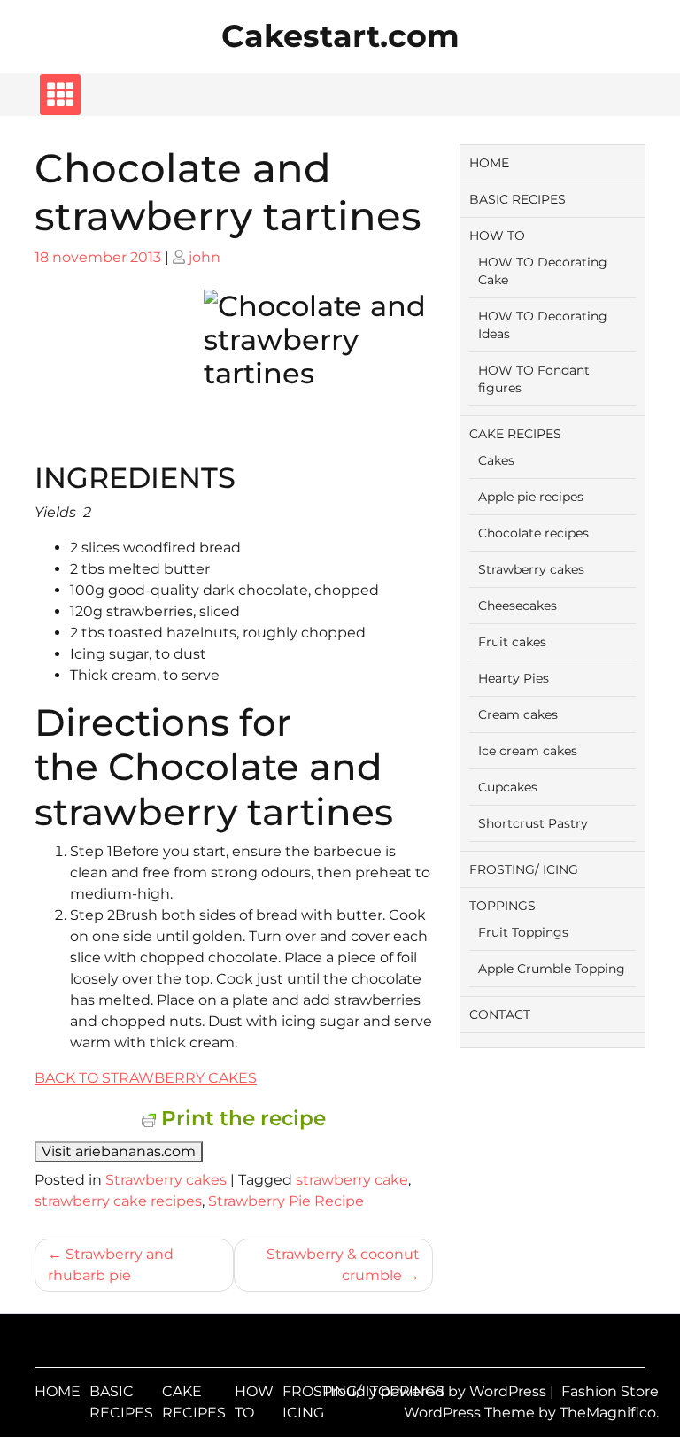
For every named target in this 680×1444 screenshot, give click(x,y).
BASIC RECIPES (517, 199)
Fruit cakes (512, 642)
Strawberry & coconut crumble (343, 1265)
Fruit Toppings (523, 932)
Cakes (496, 460)
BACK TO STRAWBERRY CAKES (146, 1077)
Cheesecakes (517, 606)
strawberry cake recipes (118, 1201)
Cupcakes (507, 787)
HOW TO (497, 235)
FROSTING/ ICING (523, 869)
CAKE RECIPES (515, 434)
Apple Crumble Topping (551, 969)
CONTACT (499, 1015)
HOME (489, 163)
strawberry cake (352, 1179)
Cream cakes (518, 714)
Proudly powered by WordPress (436, 1391)
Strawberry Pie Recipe (286, 1201)
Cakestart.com (340, 36)
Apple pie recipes (530, 497)
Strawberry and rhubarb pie (111, 1265)
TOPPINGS (502, 906)
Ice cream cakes (527, 751)
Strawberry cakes (166, 1179)
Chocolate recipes (533, 533)
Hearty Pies (513, 678)
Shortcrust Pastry (533, 823)
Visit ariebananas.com (119, 1151)
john (204, 257)
